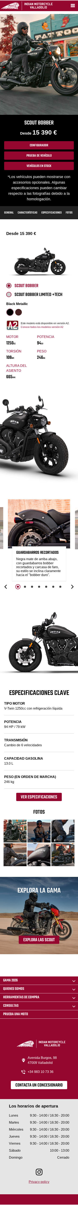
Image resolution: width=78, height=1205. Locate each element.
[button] (6, 587)
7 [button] (60, 586)
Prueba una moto (15, 1014)
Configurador (39, 145)
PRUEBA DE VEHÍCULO (39, 155)
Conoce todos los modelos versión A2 (42, 327)
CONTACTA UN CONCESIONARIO (39, 1085)
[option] (39, 541)
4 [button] (39, 586)
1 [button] (17, 586)
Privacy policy (39, 1182)
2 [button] (24, 586)
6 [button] (53, 586)
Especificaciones (51, 212)
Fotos (69, 212)
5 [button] (46, 586)
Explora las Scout (39, 939)
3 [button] (32, 586)
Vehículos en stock (39, 166)
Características (27, 212)
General (9, 212)
